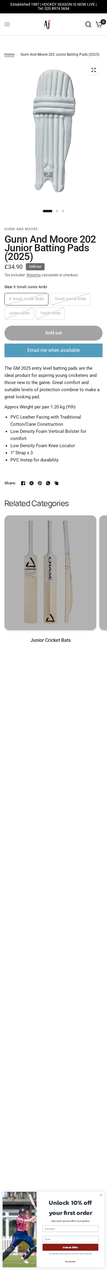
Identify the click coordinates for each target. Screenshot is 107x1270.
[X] (31, 483)
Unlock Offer (70, 1247)
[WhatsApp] (48, 483)
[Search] (88, 24)
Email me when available (53, 350)
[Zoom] (93, 69)
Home (9, 54)
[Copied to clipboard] (56, 483)
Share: (10, 483)
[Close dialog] (101, 1195)
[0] (98, 24)
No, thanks (70, 1261)
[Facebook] (23, 483)
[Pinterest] (39, 483)
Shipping (33, 275)
